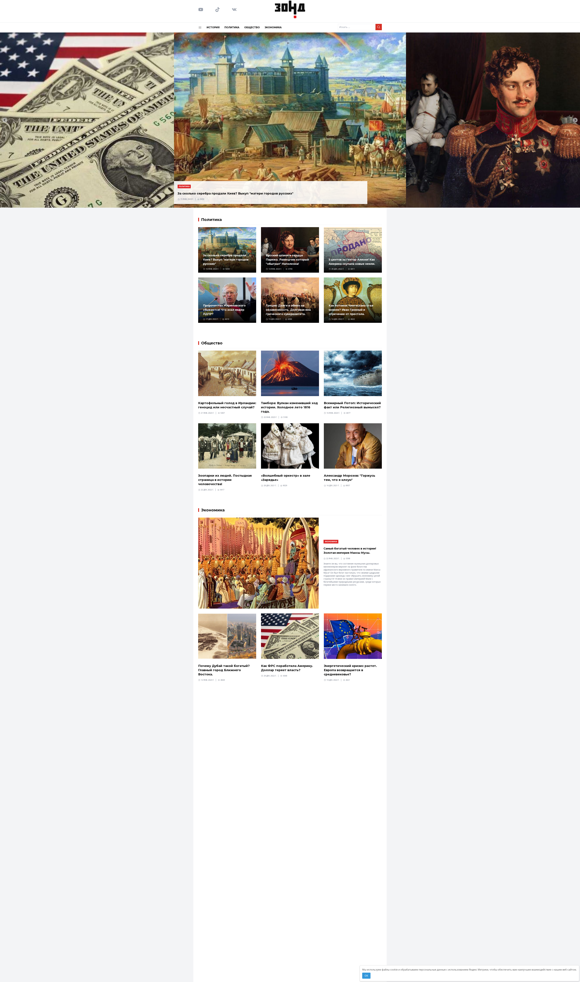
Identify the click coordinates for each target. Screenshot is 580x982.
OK (366, 975)
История (213, 27)
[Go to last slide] (4, 120)
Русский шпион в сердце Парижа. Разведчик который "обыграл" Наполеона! (287, 260)
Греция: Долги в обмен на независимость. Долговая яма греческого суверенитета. (288, 310)
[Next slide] (575, 120)
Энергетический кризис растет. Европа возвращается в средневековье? (350, 670)
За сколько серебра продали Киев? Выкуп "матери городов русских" (235, 193)
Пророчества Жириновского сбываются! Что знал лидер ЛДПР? (224, 310)
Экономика (273, 27)
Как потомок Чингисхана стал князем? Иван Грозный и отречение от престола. (351, 310)
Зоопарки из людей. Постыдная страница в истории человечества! (225, 480)
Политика (231, 27)
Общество (252, 27)
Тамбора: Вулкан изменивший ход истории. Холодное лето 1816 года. (289, 407)
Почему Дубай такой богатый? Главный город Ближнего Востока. (224, 670)
